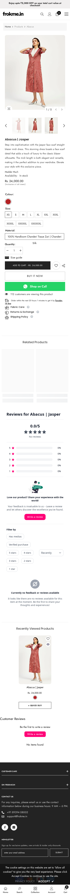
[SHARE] (62, 266)
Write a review (35, 734)
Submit (59, 852)
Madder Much (11, 171)
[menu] (66, 14)
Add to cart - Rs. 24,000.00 (27, 265)
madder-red (35, 697)
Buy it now (35, 276)
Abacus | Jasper (35, 687)
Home (8, 26)
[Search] (42, 14)
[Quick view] (48, 644)
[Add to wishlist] (48, 638)
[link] (56, 265)
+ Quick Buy (35, 705)
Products (18, 26)
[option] (35, 4)
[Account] (49, 14)
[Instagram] (14, 827)
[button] (56, 109)
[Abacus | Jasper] (35, 659)
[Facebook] (5, 827)
